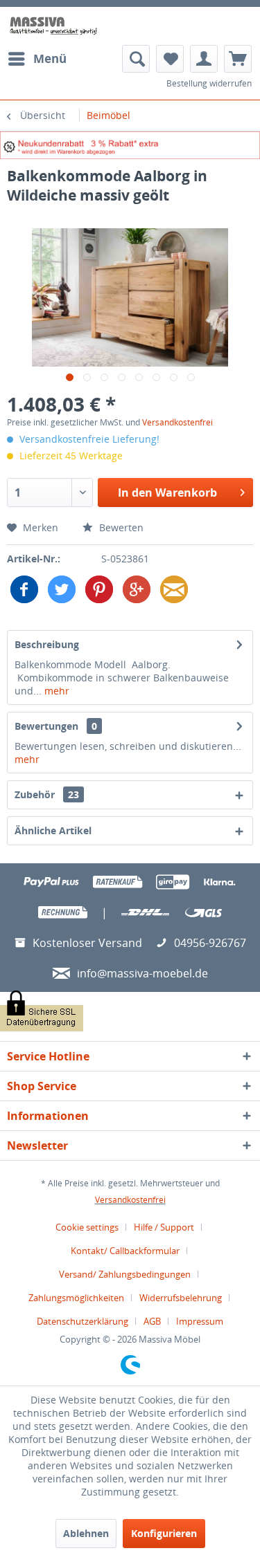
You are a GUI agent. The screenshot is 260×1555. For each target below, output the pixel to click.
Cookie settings (87, 1227)
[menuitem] (36, 59)
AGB (152, 1321)
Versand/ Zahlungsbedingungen (125, 1274)
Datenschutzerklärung (82, 1321)
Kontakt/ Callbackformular (125, 1250)
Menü (50, 58)
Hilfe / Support (164, 1227)
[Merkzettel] (170, 59)
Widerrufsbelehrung (180, 1297)
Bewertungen (46, 726)
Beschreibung (47, 644)
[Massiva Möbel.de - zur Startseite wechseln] (53, 26)
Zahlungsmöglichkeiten (76, 1297)
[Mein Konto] (204, 59)
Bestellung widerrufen (209, 83)
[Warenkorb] (238, 59)
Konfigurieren (164, 1533)
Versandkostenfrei (177, 422)
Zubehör (47, 794)
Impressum (199, 1321)
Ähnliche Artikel (53, 830)
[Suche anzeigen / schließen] (136, 59)
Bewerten (120, 527)
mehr (55, 690)
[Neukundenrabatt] (130, 145)
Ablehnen (86, 1533)
